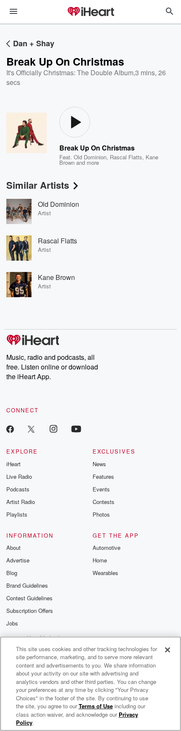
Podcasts (17, 489)
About (13, 548)
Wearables (105, 573)
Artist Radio (20, 502)
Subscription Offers (29, 611)
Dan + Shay (33, 43)
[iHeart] (90, 12)
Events (101, 489)
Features (103, 476)
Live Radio (19, 476)
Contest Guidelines (29, 598)
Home (100, 560)
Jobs (12, 623)
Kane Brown (56, 277)
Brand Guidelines (27, 585)
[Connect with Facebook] (10, 428)
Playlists (16, 514)
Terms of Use (96, 706)
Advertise (17, 560)
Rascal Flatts (126, 157)
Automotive (106, 548)
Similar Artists (37, 185)
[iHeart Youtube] (76, 428)
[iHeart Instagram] (53, 428)
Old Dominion (90, 157)
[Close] (167, 650)
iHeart (13, 464)
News (99, 464)
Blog (11, 573)
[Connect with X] (31, 428)
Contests (103, 502)
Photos (101, 514)
